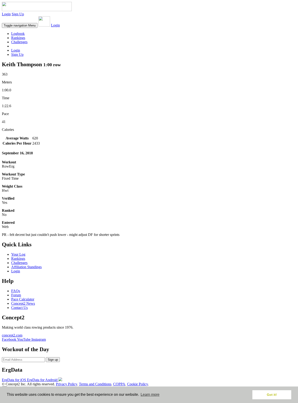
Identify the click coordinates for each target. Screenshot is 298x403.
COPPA (119, 384)
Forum (16, 295)
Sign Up (18, 14)
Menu (20, 25)
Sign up (53, 359)
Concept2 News (23, 303)
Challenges (19, 42)
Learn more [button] (150, 394)
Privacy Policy (66, 384)
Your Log (18, 254)
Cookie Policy (137, 384)
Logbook (18, 34)
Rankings (18, 38)
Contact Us (19, 308)
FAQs (15, 291)
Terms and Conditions (95, 384)
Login (6, 14)
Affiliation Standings (26, 267)
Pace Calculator (22, 299)
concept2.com (12, 335)
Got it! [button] (272, 394)
